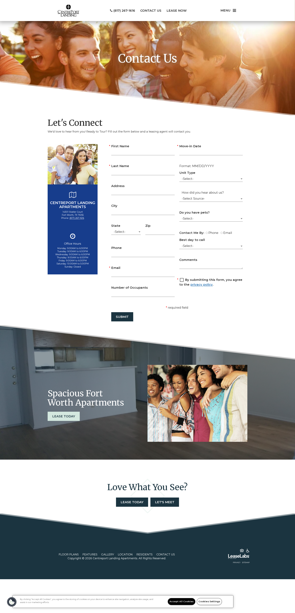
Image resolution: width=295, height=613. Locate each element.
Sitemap (246, 562)
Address (118, 186)
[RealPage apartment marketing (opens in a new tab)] (234, 557)
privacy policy (201, 284)
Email (115, 268)
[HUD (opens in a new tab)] (242, 551)
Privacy (236, 562)
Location (125, 554)
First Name (120, 146)
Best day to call (192, 240)
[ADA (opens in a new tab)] (248, 551)
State (115, 226)
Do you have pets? (194, 212)
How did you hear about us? (203, 192)
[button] (12, 602)
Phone (116, 248)
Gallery (107, 554)
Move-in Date (190, 146)
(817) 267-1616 (76, 218)
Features (90, 554)
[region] (123, 601)
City (114, 206)
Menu (225, 10)
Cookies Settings (209, 601)
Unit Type (187, 173)
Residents (144, 554)
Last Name (120, 166)
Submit (122, 317)
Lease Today (63, 416)
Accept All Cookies (181, 601)
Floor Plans (69, 554)
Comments (188, 260)
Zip (147, 226)
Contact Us (165, 554)
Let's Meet (164, 502)
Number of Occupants (129, 287)
